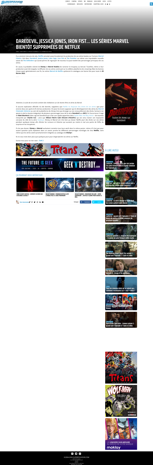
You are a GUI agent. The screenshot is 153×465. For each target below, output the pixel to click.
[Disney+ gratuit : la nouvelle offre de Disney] (121, 302)
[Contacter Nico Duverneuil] (43, 202)
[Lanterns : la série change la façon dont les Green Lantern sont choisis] (121, 197)
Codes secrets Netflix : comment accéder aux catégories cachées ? (29, 195)
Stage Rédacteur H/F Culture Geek (76, 463)
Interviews (88, 4)
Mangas (90, 1)
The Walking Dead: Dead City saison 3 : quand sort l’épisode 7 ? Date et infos (119, 254)
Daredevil (33, 58)
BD (85, 1)
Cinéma (74, 1)
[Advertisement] (60, 88)
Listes (109, 1)
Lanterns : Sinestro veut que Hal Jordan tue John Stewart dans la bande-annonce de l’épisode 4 (120, 166)
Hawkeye (40, 120)
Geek (104, 1)
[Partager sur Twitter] (98, 202)
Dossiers (80, 4)
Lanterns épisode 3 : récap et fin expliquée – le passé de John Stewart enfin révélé (121, 237)
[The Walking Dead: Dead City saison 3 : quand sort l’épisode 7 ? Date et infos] (121, 250)
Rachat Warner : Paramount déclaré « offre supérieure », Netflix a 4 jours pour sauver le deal (88, 195)
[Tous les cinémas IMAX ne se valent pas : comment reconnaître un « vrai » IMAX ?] (121, 285)
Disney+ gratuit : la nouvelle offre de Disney (119, 307)
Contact (76, 462)
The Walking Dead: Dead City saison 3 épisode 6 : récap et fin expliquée (119, 272)
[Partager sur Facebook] (85, 202)
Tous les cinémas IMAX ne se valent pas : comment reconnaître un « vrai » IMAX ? (120, 289)
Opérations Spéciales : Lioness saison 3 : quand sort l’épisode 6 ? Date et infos (120, 324)
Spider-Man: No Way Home (83, 115)
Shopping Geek (99, 4)
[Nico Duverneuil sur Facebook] (32, 202)
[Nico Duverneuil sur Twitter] (34, 202)
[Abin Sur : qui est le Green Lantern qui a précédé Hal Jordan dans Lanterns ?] (121, 179)
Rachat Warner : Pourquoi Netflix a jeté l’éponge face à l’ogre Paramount (57, 195)
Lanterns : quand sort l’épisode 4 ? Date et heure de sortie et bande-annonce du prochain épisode (121, 218)
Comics (67, 1)
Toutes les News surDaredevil (121, 119)
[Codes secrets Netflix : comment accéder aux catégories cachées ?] (30, 185)
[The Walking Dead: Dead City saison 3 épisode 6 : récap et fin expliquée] (121, 267)
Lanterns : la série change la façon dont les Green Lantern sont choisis (120, 202)
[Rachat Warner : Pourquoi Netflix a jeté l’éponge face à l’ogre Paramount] (60, 185)
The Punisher (72, 58)
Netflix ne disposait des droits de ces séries (79, 107)
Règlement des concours (76, 464)
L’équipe (76, 461)
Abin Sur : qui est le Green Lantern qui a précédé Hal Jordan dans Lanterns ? (120, 184)
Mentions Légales (76, 458)
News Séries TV (23, 51)
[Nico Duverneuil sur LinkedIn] (40, 202)
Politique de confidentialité (76, 460)
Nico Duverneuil (34, 51)
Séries (80, 1)
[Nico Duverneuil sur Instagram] (37, 202)
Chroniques (71, 4)
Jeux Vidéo (97, 1)
